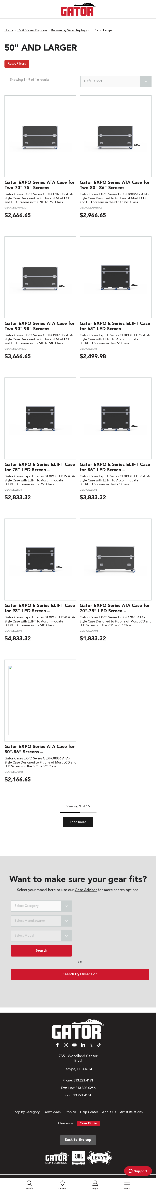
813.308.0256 (85, 1088)
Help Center (89, 1112)
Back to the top (78, 1140)
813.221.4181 (81, 1095)
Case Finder (88, 1123)
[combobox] (116, 81)
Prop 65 (70, 1112)
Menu (127, 1189)
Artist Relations (131, 1112)
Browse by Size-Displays (69, 30)
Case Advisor (86, 890)
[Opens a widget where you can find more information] (138, 1171)
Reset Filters (17, 63)
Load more (78, 822)
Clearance (65, 1123)
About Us (109, 1112)
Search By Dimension (80, 974)
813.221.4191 (83, 1080)
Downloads (52, 1112)
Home (8, 30)
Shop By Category (26, 1112)
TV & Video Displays (32, 30)
